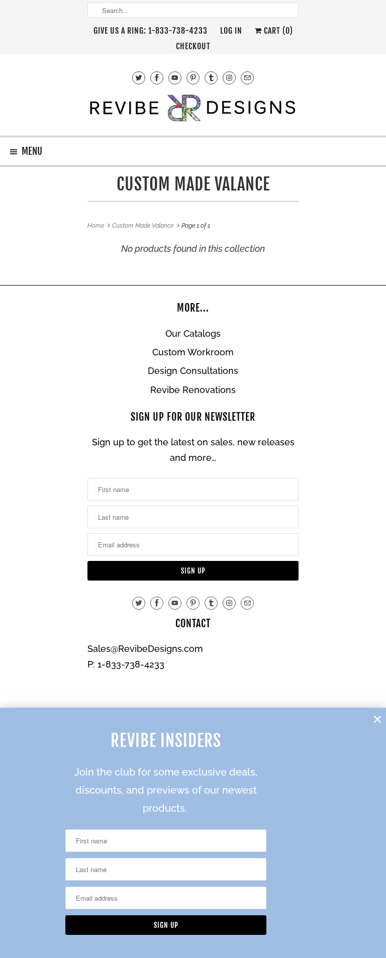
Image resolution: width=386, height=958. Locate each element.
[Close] (377, 719)
